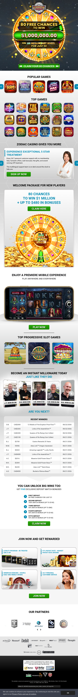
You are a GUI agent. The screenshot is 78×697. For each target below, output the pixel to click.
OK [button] (68, 693)
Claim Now (39, 523)
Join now (39, 595)
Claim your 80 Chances (39, 66)
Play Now (39, 327)
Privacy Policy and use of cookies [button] (24, 694)
